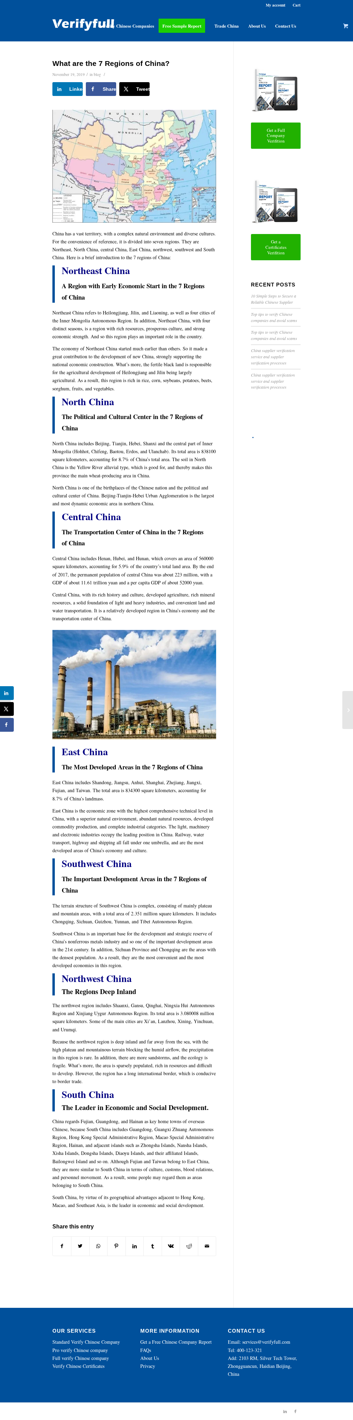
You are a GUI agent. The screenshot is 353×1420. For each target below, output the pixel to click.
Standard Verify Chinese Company (86, 1342)
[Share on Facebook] (62, 1246)
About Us (149, 1358)
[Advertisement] (275, 545)
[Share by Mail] (207, 1246)
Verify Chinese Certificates (78, 1366)
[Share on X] (7, 709)
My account (275, 5)
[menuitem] (129, 26)
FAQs (145, 1350)
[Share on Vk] (171, 1246)
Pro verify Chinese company (80, 1350)
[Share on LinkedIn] (135, 1246)
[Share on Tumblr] (153, 1246)
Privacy (147, 1366)
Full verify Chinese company (80, 1358)
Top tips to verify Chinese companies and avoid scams (274, 317)
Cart (297, 5)
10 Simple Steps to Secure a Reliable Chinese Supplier (273, 299)
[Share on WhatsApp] (99, 1246)
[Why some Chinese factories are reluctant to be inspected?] (347, 710)
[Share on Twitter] (80, 1246)
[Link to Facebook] (295, 1411)
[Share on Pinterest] (116, 1246)
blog (97, 74)
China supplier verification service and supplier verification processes (273, 357)
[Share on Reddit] (189, 1246)
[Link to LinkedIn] (285, 1411)
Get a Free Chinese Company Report (176, 1342)
